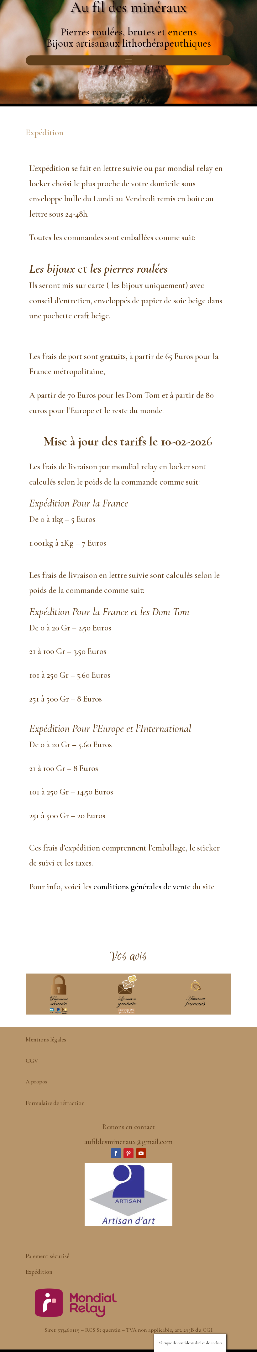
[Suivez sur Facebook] (116, 1153)
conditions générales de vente (142, 887)
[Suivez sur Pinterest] (128, 1153)
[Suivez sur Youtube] (141, 1153)
